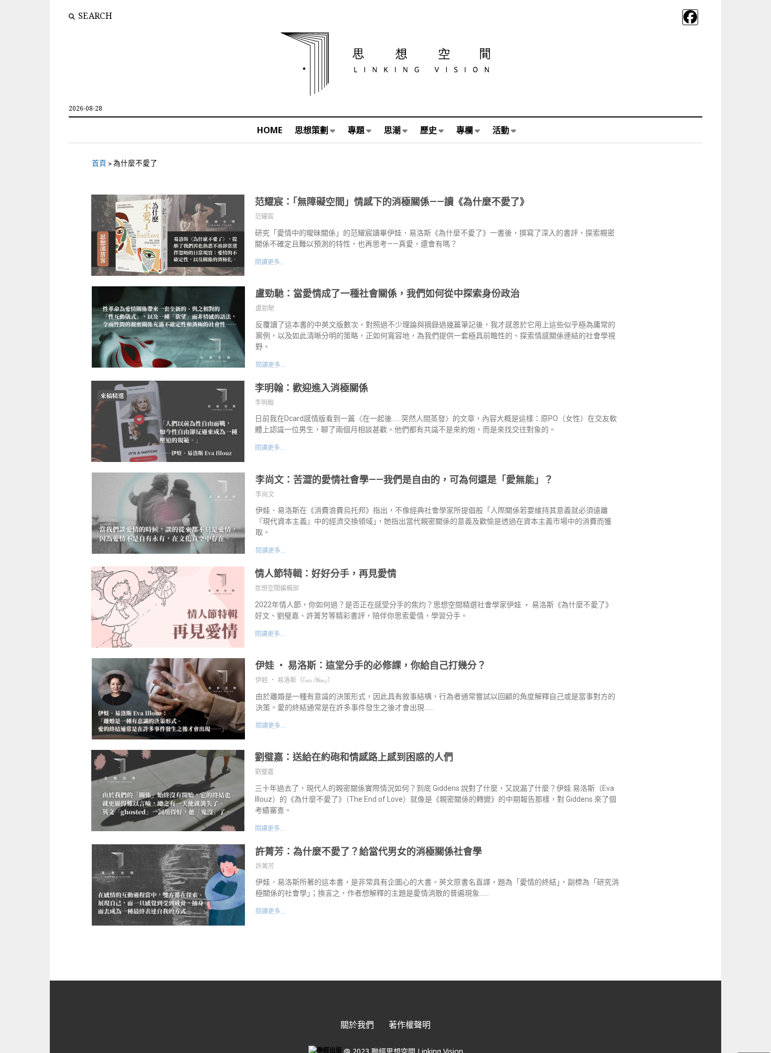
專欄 (464, 130)
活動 (500, 130)
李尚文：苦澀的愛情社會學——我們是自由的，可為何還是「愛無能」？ (404, 479)
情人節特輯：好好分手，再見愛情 (326, 573)
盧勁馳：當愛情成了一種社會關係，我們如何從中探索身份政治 (387, 293)
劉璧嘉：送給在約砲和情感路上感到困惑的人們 (354, 756)
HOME (269, 130)
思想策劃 (311, 130)
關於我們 (357, 1024)
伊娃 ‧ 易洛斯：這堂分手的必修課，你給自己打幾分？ (370, 665)
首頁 (99, 163)
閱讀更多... (270, 262)
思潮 (392, 130)
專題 (356, 130)
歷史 (428, 130)
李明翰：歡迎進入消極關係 (311, 387)
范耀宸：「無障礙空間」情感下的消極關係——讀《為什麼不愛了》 (392, 201)
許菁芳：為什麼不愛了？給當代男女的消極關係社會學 (368, 851)
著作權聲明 (410, 1024)
